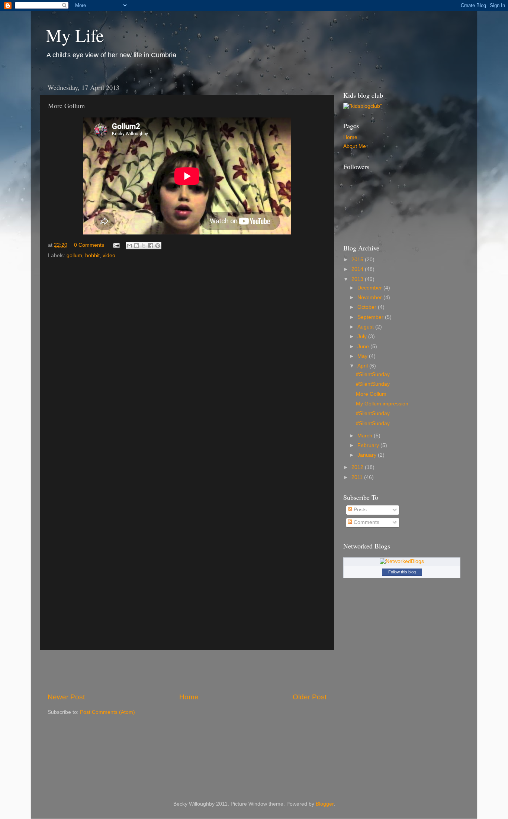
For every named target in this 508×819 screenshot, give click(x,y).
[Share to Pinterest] (157, 245)
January (367, 455)
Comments (365, 522)
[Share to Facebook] (150, 245)
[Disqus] (187, 356)
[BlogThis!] (136, 245)
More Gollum (371, 394)
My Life (75, 35)
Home (189, 697)
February (368, 445)
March (365, 435)
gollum (74, 255)
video (109, 255)
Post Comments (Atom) (107, 712)
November (370, 297)
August (366, 327)
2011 (357, 477)
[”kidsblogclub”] (362, 106)
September (371, 317)
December (370, 288)
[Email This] (129, 245)
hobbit (92, 255)
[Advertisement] (187, 671)
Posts (359, 509)
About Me (354, 146)
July (362, 336)
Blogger (325, 804)
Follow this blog (402, 572)
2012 (358, 467)
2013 (358, 279)
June (363, 346)
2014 (358, 269)
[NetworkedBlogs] (402, 561)
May (363, 356)
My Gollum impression (382, 404)
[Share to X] (143, 245)
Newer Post (66, 697)
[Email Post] (115, 245)
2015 (358, 259)
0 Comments (89, 245)
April (363, 366)
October (367, 307)
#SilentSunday (373, 374)
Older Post (310, 697)
